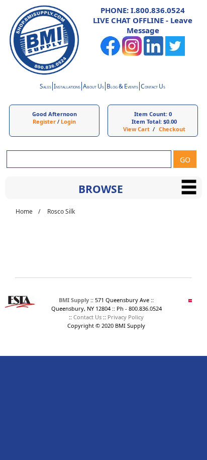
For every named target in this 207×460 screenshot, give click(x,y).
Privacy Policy (126, 317)
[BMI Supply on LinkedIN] (153, 53)
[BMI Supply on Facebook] (110, 53)
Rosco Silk (61, 211)
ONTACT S (153, 87)
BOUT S (93, 87)
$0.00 (170, 121)
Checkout (172, 129)
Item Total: (147, 121)
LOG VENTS (122, 87)
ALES (45, 87)
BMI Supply (74, 300)
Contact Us (87, 317)
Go (185, 159)
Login (68, 121)
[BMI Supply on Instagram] (132, 53)
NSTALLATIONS (67, 87)
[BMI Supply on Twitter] (175, 53)
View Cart (136, 129)
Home (24, 211)
